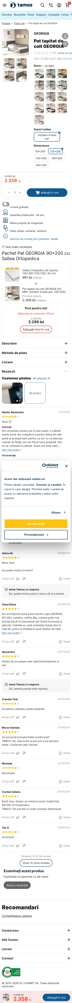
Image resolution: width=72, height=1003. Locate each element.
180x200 (41, 165)
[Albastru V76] (62, 74)
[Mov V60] (39, 108)
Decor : (38, 65)
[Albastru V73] (50, 74)
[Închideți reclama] (66, 466)
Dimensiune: (42, 145)
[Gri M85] (62, 85)
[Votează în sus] (18, 578)
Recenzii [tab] (8, 371)
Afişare (56, 512)
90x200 (40, 151)
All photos (40, 378)
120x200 (55, 151)
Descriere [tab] (9, 343)
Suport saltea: (42, 129)
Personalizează (34, 534)
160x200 (56, 158)
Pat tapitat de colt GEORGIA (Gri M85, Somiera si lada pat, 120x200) (44, 290)
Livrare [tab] (7, 362)
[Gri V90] (50, 97)
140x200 (41, 158)
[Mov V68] (50, 108)
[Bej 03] (39, 120)
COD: (37, 58)
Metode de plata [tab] (14, 353)
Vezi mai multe (10, 449)
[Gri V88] (39, 97)
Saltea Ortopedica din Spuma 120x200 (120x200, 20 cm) (40, 272)
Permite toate (36, 523)
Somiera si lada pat (47, 136)
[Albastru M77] (39, 74)
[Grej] (50, 85)
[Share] (65, 36)
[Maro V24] (62, 97)
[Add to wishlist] (65, 44)
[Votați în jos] (23, 578)
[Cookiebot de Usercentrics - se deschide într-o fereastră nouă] (43, 465)
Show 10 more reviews (36, 862)
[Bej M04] (39, 85)
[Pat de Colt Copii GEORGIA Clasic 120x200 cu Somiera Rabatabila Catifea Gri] (15, 42)
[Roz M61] (62, 108)
